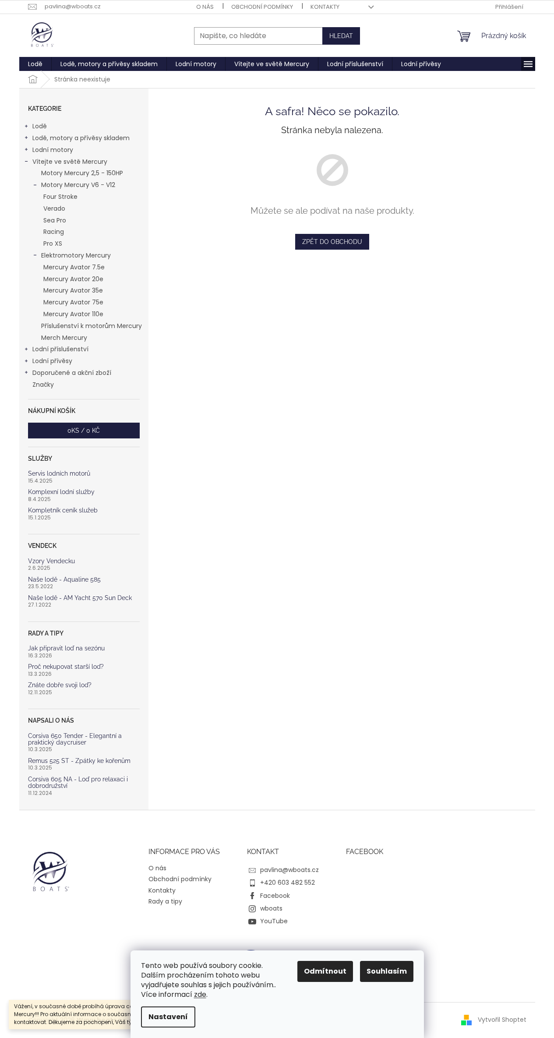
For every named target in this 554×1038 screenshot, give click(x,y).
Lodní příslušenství (60, 349)
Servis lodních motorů (59, 473)
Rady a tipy (165, 901)
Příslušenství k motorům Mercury (91, 325)
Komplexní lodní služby (61, 492)
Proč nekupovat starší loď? (66, 667)
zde (200, 994)
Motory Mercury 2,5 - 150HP (82, 173)
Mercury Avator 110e (73, 314)
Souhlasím (387, 971)
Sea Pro (54, 220)
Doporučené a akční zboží (71, 372)
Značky (43, 384)
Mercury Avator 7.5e (74, 267)
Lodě (39, 126)
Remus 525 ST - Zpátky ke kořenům (79, 761)
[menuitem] (35, 64)
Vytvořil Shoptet (502, 1019)
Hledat (341, 35)
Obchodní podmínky (262, 7)
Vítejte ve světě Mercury (69, 161)
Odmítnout (325, 971)
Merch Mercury (64, 337)
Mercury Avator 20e (73, 279)
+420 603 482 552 (287, 882)
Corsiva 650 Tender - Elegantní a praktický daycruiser (75, 739)
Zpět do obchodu (332, 241)
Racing (53, 231)
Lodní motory (52, 149)
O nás (205, 7)
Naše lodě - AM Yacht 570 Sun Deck (80, 598)
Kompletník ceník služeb (63, 510)
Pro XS (52, 243)
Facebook (275, 895)
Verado (54, 208)
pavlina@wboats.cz (289, 869)
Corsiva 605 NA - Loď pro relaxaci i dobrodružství (78, 782)
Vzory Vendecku (51, 561)
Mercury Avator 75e (73, 302)
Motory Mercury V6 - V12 (78, 184)
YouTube (274, 921)
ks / (83, 430)
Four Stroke (60, 196)
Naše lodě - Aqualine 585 (64, 579)
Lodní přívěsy (52, 361)
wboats (271, 908)
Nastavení (168, 1017)
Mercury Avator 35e (73, 290)
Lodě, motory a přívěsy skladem (81, 138)
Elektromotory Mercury (76, 255)
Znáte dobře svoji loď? (60, 685)
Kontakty (325, 7)
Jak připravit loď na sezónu (66, 648)
